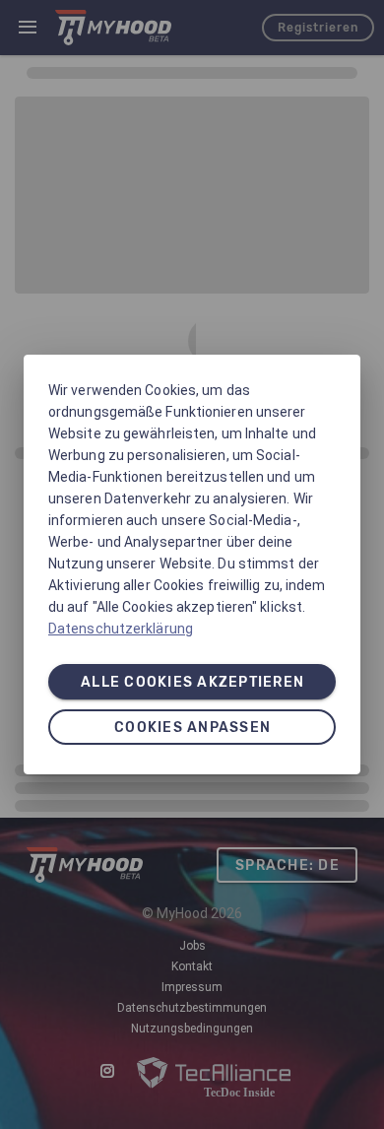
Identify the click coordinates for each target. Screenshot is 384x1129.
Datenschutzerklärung (120, 628)
